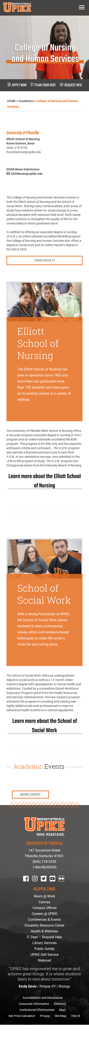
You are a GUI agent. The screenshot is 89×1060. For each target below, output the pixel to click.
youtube (55, 884)
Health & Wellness (44, 931)
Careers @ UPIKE (44, 914)
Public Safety (44, 949)
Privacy (45, 1016)
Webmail (44, 960)
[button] (82, 7)
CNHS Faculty (44, 260)
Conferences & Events (44, 919)
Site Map (60, 1016)
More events (30, 794)
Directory (60, 1004)
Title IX (75, 1016)
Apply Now (19, 85)
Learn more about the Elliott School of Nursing (44, 481)
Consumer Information (34, 1004)
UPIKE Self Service (44, 955)
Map (62, 1010)
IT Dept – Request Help (44, 937)
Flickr (62, 884)
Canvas (44, 902)
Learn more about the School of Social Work (44, 726)
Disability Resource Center (44, 925)
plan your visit (45, 85)
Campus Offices (44, 908)
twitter (45, 884)
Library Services (44, 943)
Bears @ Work (44, 896)
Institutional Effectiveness (37, 1010)
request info (73, 85)
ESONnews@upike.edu (27, 173)
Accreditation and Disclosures (42, 997)
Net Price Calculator (22, 1016)
